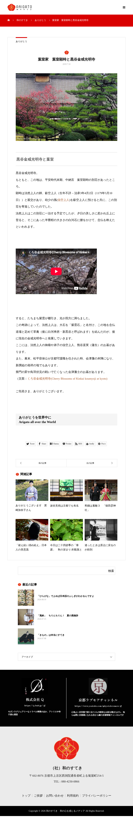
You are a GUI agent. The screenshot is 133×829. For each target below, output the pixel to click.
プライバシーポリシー (96, 795)
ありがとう (21, 41)
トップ (26, 795)
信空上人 (63, 200)
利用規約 (73, 795)
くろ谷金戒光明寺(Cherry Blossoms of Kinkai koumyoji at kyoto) (67, 378)
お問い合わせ (55, 795)
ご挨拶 (38, 795)
